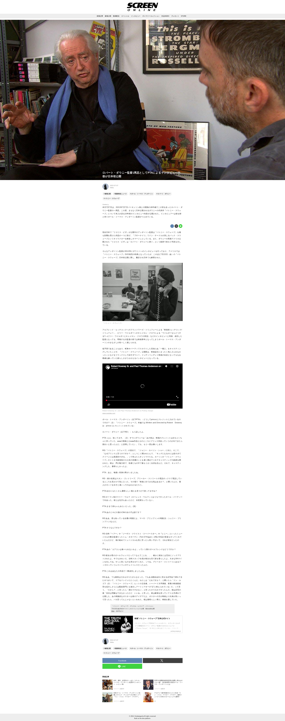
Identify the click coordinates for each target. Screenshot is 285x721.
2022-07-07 (114, 185)
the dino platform (145, 718)
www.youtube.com (278, 179)
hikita (112, 187)
